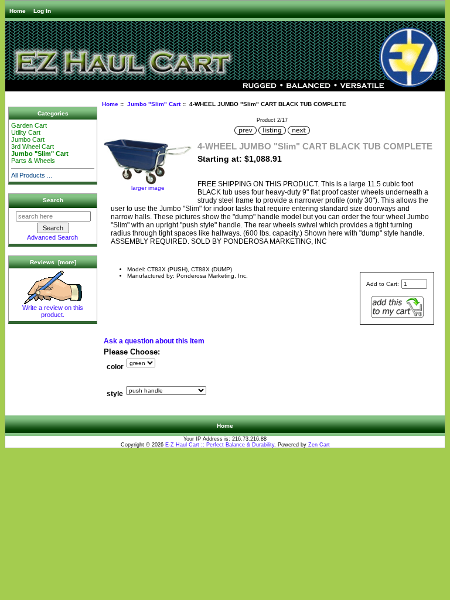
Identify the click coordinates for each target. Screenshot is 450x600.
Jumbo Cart (28, 139)
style (115, 394)
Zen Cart (319, 445)
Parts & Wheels (34, 160)
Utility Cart (25, 132)
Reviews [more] (53, 262)
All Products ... (31, 175)
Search (53, 200)
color (115, 367)
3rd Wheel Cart (32, 146)
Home (17, 11)
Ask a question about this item (154, 341)
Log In (42, 11)
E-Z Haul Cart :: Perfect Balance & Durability (219, 445)
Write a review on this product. (52, 311)
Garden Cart (29, 125)
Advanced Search (52, 237)
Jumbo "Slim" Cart (153, 104)
